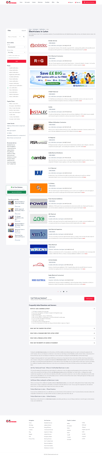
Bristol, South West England (14, 112)
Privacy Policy (32, 438)
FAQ (30, 436)
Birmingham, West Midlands (14, 106)
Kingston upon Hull (86, 429)
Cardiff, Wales (12, 114)
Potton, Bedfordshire (13, 90)
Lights (8, 128)
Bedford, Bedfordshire (13, 72)
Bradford (69, 430)
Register (30, 434)
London (83, 438)
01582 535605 (52, 231)
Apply (17, 61)
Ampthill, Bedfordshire (13, 68)
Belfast (68, 423)
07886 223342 (52, 186)
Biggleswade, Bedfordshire (14, 74)
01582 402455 (52, 109)
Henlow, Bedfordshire (13, 81)
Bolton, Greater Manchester (14, 108)
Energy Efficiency (10, 152)
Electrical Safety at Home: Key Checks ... (19, 203)
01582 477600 (52, 216)
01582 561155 (52, 140)
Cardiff (68, 435)
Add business (89, 298)
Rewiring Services (10, 155)
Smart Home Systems (11, 162)
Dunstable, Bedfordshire (14, 76)
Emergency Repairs (11, 158)
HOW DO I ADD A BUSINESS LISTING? (40, 309)
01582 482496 (52, 43)
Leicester (83, 434)
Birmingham (69, 425)
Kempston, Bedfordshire (14, 83)
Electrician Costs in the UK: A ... (19, 230)
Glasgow (84, 427)
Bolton (68, 428)
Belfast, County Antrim (13, 103)
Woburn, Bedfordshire (13, 96)
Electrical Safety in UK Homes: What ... (20, 224)
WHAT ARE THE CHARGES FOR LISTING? (40, 328)
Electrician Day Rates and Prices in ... (19, 237)
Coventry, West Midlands (14, 117)
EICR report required (11, 130)
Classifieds (47, 2)
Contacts (34, 2)
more (85, 49)
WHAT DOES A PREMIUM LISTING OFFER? (41, 338)
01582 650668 (52, 170)
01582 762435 (52, 247)
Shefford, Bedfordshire (14, 94)
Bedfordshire (53, 45)
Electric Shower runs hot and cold (14, 138)
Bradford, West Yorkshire (14, 110)
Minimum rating (10, 50)
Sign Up (78, 2)
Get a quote (27, 2)
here (35, 311)
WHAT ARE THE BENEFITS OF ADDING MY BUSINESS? (44, 343)
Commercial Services (11, 148)
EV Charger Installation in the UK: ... (19, 218)
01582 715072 (52, 277)
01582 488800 (52, 155)
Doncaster (69, 439)
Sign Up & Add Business (17, 192)
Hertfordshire (56, 249)
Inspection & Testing (11, 153)
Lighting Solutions (10, 150)
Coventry (69, 437)
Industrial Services (10, 160)
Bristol (68, 432)
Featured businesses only (14, 57)
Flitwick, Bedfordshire (13, 79)
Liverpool (84, 436)
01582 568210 (52, 94)
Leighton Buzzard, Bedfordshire (15, 85)
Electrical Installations (11, 146)
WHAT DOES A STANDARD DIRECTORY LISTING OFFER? (44, 333)
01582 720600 (52, 58)
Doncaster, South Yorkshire (14, 119)
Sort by (8, 44)
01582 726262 (52, 124)
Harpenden (51, 249)
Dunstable (50, 219)
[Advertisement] (51, 18)
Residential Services (11, 145)
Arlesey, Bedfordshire (13, 70)
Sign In (71, 2)
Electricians (40, 2)
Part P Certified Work (11, 164)
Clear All (24, 30)
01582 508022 (52, 201)
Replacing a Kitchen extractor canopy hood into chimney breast (16, 125)
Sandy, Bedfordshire (13, 92)
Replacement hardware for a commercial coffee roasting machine (16, 135)
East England (59, 45)
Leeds (83, 432)
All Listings (31, 425)
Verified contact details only (14, 55)
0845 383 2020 (52, 262)
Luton (50, 45)
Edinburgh (84, 425)
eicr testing (9, 133)
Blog (58, 2)
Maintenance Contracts (11, 157)
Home (21, 2)
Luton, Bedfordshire (13, 87)
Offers (53, 2)
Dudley (83, 422)
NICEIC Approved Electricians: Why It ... (19, 210)
